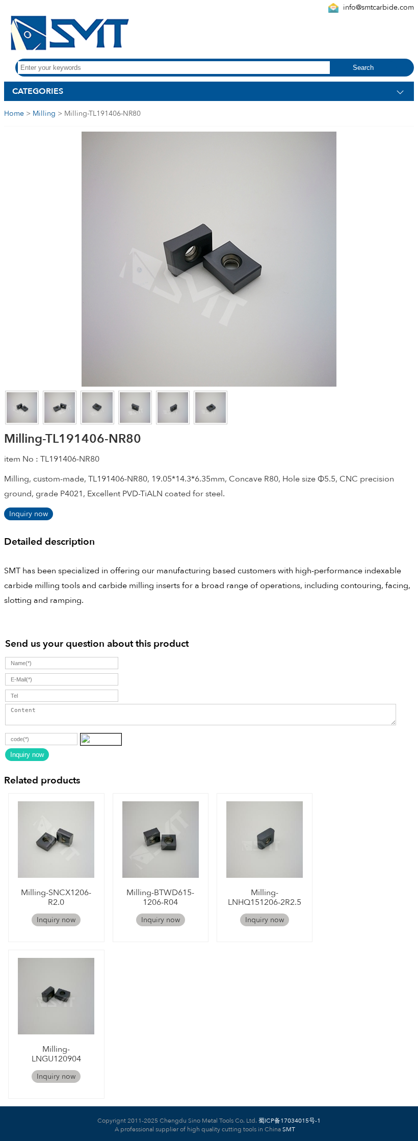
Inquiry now (28, 514)
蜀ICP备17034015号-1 (289, 1121)
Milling (44, 113)
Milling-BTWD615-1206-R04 (160, 897)
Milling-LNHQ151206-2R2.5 (264, 897)
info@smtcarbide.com (378, 7)
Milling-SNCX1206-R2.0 (56, 897)
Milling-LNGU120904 (56, 1054)
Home (14, 113)
